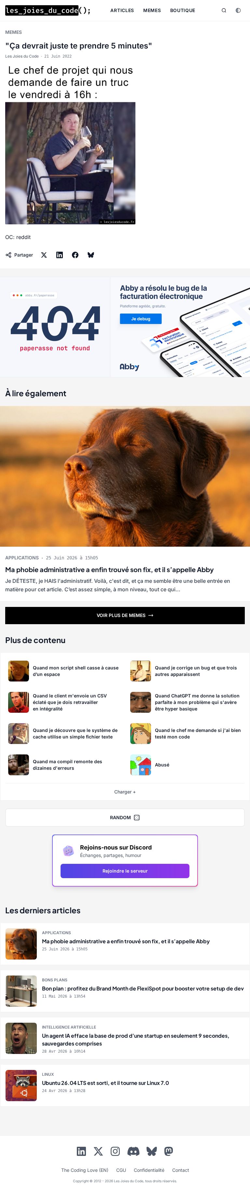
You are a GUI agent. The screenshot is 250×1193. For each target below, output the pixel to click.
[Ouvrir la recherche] (223, 10)
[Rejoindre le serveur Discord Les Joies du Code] (133, 1151)
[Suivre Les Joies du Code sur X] (98, 1152)
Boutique (183, 10)
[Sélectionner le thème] (238, 10)
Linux (48, 1074)
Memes (152, 10)
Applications (22, 557)
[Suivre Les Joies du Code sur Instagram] (115, 1152)
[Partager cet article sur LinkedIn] (59, 255)
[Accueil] (47, 10)
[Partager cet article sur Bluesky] (91, 255)
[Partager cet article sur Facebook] (75, 255)
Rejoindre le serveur (125, 871)
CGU (121, 1170)
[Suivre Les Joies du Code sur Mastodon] (168, 1152)
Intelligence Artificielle (69, 1027)
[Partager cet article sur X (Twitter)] (44, 255)
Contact (180, 1170)
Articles (122, 10)
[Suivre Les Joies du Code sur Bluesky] (151, 1152)
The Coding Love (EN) (84, 1170)
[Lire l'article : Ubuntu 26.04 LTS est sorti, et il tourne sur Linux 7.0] (125, 1085)
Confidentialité (149, 1170)
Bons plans (54, 979)
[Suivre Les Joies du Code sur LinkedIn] (81, 1152)
